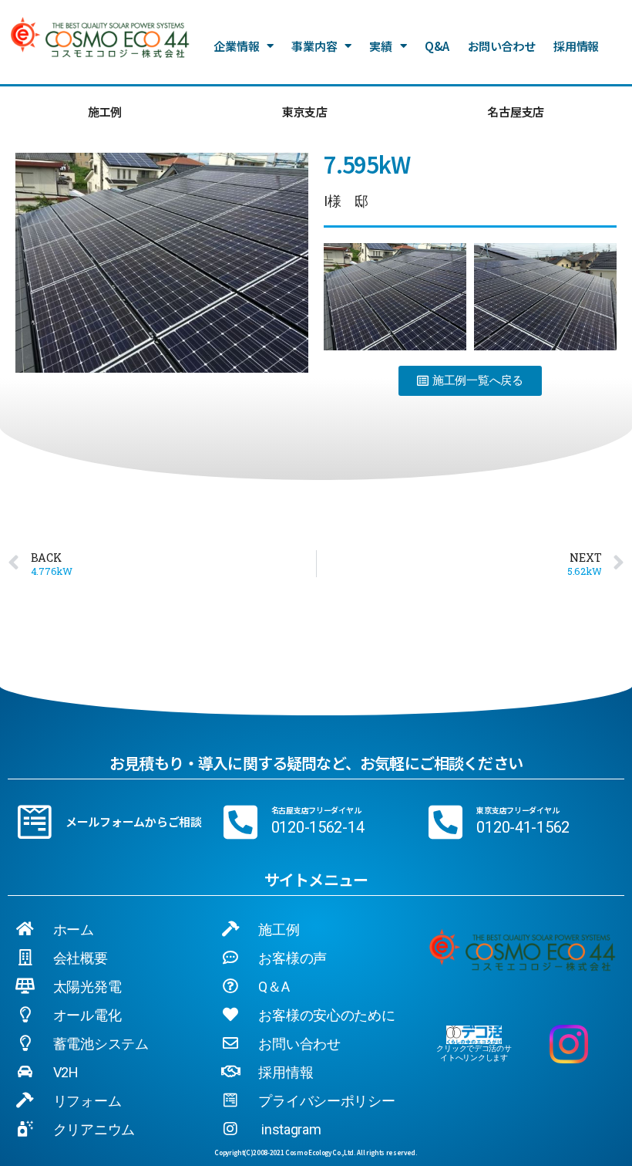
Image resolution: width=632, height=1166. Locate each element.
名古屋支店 (515, 111)
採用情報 (576, 46)
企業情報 (236, 46)
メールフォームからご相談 (134, 821)
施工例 (105, 111)
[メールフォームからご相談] (34, 822)
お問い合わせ (502, 46)
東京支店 (305, 111)
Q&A (437, 46)
